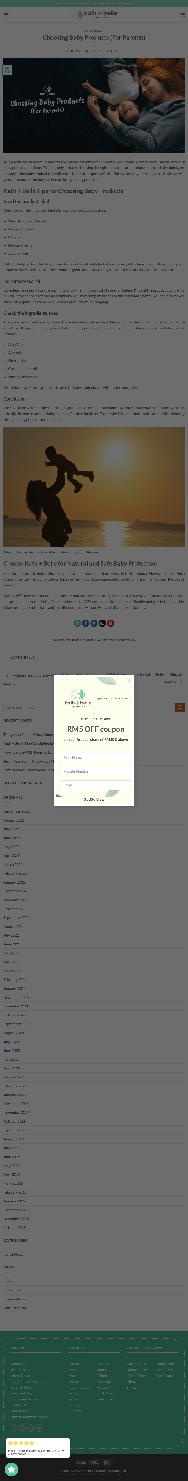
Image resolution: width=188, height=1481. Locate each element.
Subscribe (94, 799)
